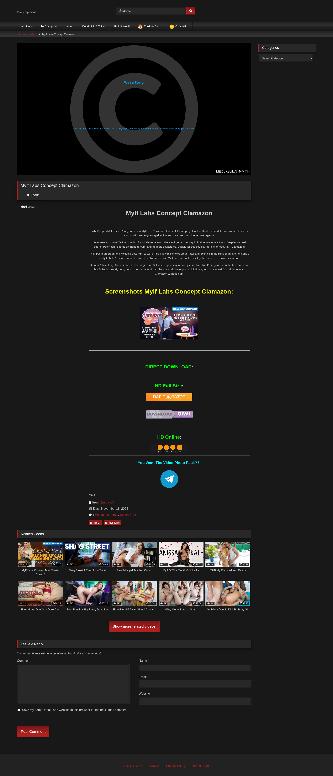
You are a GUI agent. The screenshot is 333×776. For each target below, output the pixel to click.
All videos (27, 26)
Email (144, 677)
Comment (23, 660)
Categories (51, 26)
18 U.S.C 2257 (133, 766)
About (34, 195)
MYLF (34, 34)
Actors (70, 26)
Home (22, 34)
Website (144, 693)
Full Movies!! (122, 26)
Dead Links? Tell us (94, 26)
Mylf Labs (114, 522)
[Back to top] (321, 764)
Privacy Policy (176, 766)
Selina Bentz (128, 514)
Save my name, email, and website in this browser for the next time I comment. (75, 710)
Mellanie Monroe (106, 514)
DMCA (154, 766)
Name (144, 660)
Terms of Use (201, 766)
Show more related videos (134, 626)
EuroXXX (107, 502)
